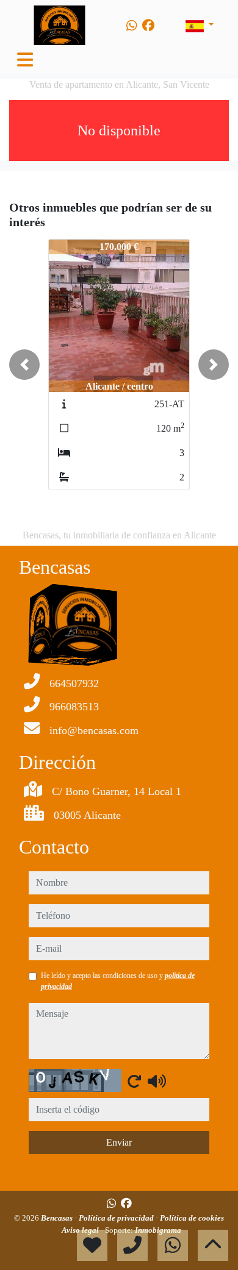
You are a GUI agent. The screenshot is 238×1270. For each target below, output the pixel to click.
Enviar (119, 1142)
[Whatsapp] (131, 25)
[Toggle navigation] (25, 59)
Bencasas (57, 1217)
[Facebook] (148, 25)
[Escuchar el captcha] (157, 1081)
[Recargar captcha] (134, 1081)
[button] (24, 364)
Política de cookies (192, 1217)
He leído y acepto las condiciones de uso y (118, 981)
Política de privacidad (117, 1217)
